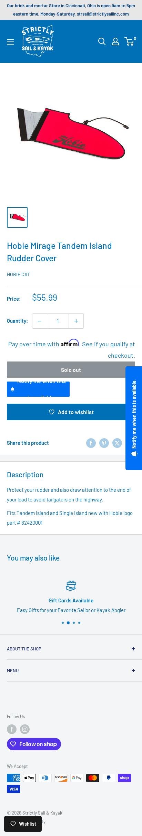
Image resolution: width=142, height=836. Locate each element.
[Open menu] (10, 42)
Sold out (71, 369)
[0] (129, 41)
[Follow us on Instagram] (25, 729)
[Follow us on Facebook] (12, 729)
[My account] (115, 41)
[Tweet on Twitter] (117, 443)
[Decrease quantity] (39, 321)
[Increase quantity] (76, 321)
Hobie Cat (18, 274)
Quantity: (17, 321)
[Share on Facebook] (91, 443)
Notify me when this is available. (41, 389)
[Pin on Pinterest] (104, 443)
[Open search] (102, 41)
